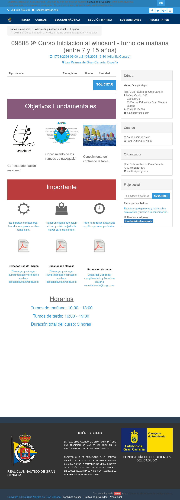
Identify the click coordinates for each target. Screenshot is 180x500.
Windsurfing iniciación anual (50, 29)
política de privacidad (99, 2)
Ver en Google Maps (135, 85)
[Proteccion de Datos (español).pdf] (99, 246)
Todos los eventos (20, 29)
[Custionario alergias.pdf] (61, 246)
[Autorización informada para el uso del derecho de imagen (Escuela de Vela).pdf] (24, 246)
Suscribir (161, 195)
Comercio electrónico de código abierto (150, 493)
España (74, 29)
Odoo (117, 493)
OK (161, 3)
